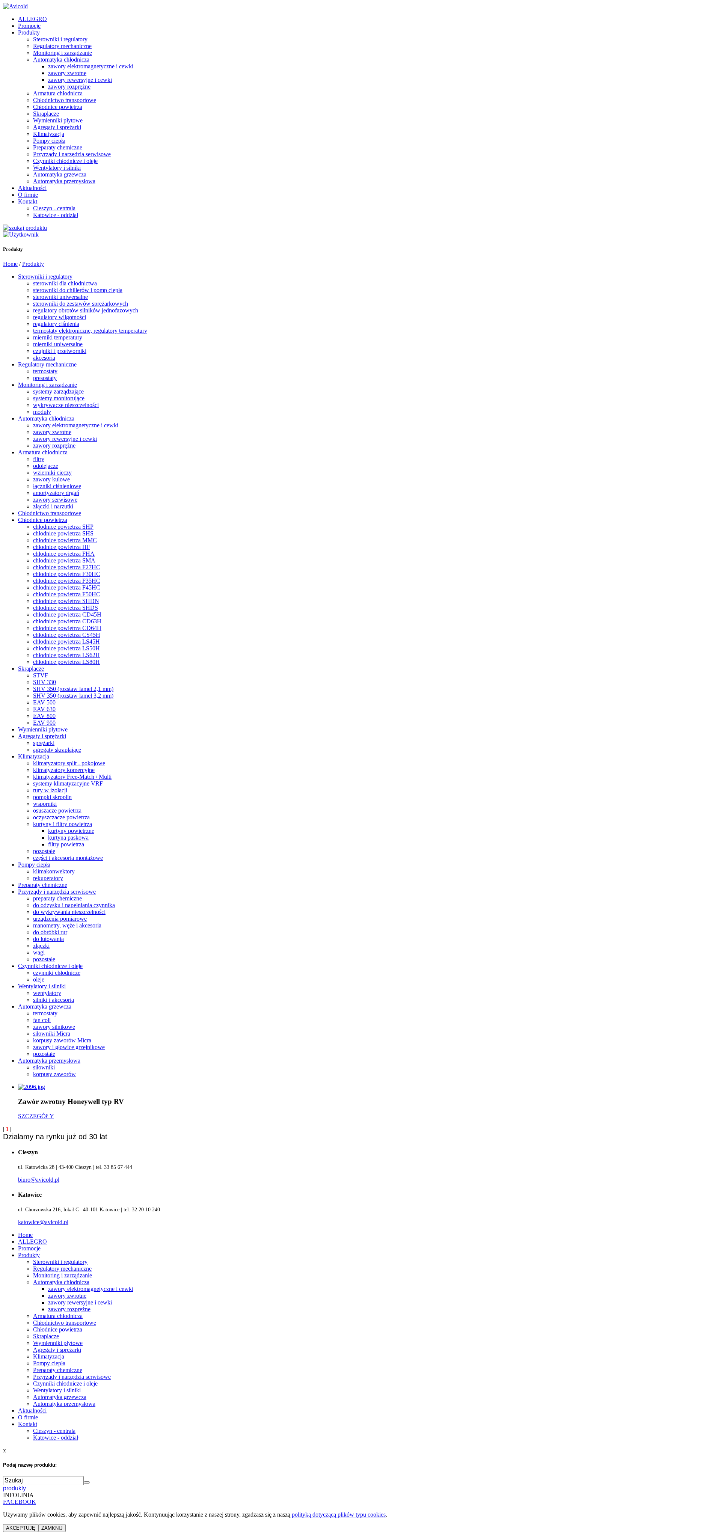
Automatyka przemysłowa (64, 181)
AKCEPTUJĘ (20, 1528)
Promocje (29, 26)
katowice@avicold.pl (43, 1222)
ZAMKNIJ (52, 1528)
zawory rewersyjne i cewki (80, 80)
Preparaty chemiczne (57, 147)
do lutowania (48, 939)
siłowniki (44, 1067)
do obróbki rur (50, 932)
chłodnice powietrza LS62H (66, 655)
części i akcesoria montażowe (68, 858)
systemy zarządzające (58, 391)
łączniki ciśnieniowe (57, 486)
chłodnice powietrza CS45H (66, 635)
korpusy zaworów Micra (62, 1040)
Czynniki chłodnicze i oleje (65, 161)
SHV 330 (44, 682)
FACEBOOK (19, 1502)
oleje (38, 979)
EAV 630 (44, 709)
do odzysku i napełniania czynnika (74, 905)
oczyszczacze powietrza (61, 817)
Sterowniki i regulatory (60, 39)
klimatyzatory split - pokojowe (69, 763)
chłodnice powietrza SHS (63, 533)
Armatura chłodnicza (58, 93)
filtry (38, 459)
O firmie (28, 194)
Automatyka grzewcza (59, 174)
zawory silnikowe (54, 1027)
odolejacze (45, 466)
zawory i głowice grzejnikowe (69, 1047)
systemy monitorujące (58, 398)
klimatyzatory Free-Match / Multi (72, 777)
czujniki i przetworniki (59, 351)
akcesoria (44, 357)
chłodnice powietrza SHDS (65, 608)
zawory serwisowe (55, 499)
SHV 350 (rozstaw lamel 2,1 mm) (73, 689)
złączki (41, 945)
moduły (42, 412)
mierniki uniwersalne (58, 344)
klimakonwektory (54, 871)
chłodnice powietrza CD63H (67, 621)
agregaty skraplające (57, 749)
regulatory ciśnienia (56, 324)
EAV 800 (44, 716)
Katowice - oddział (55, 215)
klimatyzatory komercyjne (64, 770)
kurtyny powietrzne (71, 831)
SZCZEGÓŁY (36, 1116)
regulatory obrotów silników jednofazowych (85, 310)
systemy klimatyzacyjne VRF (68, 783)
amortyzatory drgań (56, 493)
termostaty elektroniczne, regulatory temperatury (90, 330)
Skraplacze (46, 113)
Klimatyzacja (48, 134)
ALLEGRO (32, 19)
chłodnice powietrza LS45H (66, 641)
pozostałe (44, 851)
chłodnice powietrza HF (61, 547)
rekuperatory (48, 878)
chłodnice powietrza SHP (63, 526)
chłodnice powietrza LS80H (66, 662)
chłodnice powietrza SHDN (66, 601)
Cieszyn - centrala (54, 208)
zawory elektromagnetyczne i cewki (90, 66)
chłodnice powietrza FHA (64, 553)
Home (10, 264)
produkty (14, 1488)
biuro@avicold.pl (38, 1179)
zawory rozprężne (69, 86)
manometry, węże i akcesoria (67, 925)
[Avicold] (15, 6)
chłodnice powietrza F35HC (66, 581)
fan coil (42, 1020)
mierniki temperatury (57, 337)
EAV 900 (44, 722)
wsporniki (45, 804)
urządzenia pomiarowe (60, 918)
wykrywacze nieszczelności (66, 405)
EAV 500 (44, 702)
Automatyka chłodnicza (61, 59)
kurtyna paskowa (68, 837)
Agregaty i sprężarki (57, 127)
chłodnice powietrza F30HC (66, 574)
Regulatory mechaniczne (62, 46)
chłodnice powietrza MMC (65, 540)
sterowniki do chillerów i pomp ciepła (77, 290)
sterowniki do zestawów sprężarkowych (80, 303)
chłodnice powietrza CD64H (67, 628)
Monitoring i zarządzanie (62, 53)
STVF (40, 675)
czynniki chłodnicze (56, 973)
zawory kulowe (51, 479)
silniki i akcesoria (53, 1000)
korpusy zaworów (54, 1074)
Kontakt (27, 201)
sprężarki (43, 743)
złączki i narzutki (53, 506)
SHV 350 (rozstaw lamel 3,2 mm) (73, 695)
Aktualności (32, 188)
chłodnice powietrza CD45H (67, 614)
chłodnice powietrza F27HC (66, 567)
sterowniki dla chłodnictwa (65, 283)
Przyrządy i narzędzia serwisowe (72, 154)
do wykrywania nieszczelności (69, 912)
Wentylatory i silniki (57, 167)
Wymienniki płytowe (58, 120)
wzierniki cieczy (52, 472)
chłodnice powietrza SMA (64, 560)
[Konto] (21, 234)
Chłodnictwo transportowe (64, 100)
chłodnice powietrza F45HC (66, 587)
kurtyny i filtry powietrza (62, 824)
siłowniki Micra (51, 1033)
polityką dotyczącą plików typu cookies (339, 1514)
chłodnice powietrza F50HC (66, 594)
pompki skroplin (52, 797)
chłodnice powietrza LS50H (66, 648)
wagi (39, 952)
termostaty (45, 371)
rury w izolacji (50, 790)
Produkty (29, 32)
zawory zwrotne (67, 73)
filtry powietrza (66, 844)
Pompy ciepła (49, 140)
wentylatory (47, 993)
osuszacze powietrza (57, 810)
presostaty (45, 378)
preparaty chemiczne (57, 898)
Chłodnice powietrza (57, 107)
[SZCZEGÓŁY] (31, 1087)
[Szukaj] (25, 228)
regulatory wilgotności (59, 317)
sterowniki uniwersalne (60, 297)
